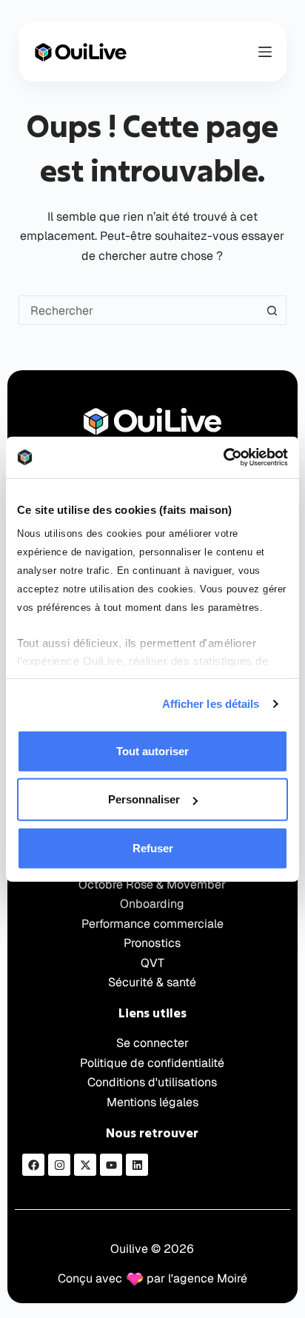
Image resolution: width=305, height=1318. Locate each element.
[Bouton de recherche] (272, 310)
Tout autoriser (152, 750)
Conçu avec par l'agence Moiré (152, 1278)
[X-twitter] (85, 1165)
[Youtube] (111, 1165)
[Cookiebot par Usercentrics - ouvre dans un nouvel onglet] (223, 457)
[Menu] (265, 51)
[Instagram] (59, 1165)
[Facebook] (33, 1165)
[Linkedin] (137, 1165)
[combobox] (138, 310)
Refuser (153, 847)
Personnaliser (144, 799)
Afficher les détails (211, 704)
